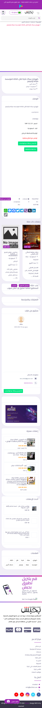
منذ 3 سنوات (32, 89)
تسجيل (14, 285)
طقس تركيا (37, 669)
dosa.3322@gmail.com (26, 378)
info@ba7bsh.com (32, 687)
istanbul (35, 684)
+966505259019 (30, 149)
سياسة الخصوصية (35, 649)
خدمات (33, 22)
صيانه (27, 564)
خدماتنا (38, 652)
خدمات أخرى (25, 22)
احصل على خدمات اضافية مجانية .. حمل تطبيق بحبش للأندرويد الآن (21, 2)
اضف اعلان (14, 701)
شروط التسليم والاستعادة (33, 654)
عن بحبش (38, 646)
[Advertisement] (21, 49)
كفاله (11, 560)
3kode (27, 703)
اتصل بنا (38, 660)
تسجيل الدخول (24, 285)
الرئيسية (38, 22)
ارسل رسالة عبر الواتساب (27, 143)
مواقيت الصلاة (36, 672)
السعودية (14, 12)
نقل (17, 560)
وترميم (21, 564)
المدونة (38, 663)
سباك (28, 560)
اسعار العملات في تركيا (34, 666)
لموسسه (34, 564)
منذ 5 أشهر (32, 263)
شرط (22, 560)
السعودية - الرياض (31, 86)
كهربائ (35, 560)
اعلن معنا (38, 657)
